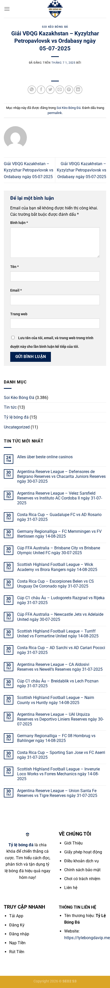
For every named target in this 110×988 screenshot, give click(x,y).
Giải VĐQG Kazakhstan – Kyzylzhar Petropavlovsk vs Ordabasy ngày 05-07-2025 (28, 170)
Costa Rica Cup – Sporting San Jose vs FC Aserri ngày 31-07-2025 (61, 755)
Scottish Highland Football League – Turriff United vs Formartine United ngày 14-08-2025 (57, 633)
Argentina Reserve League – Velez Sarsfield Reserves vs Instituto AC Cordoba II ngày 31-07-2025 (59, 498)
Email (16, 290)
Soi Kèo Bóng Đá (55, 26)
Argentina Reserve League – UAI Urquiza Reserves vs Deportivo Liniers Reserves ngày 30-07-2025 (60, 719)
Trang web (18, 314)
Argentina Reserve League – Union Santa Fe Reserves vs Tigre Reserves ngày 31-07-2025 (57, 793)
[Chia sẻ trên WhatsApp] (32, 89)
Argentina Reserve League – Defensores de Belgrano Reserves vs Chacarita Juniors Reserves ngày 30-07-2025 (61, 476)
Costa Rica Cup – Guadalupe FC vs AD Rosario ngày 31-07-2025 (59, 517)
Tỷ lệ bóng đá (16, 417)
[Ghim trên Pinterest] (69, 89)
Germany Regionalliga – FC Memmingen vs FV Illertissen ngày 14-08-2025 (59, 534)
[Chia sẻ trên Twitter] (50, 89)
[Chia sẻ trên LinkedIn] (78, 89)
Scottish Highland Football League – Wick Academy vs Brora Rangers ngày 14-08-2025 (57, 567)
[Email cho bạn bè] (60, 89)
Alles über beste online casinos (45, 456)
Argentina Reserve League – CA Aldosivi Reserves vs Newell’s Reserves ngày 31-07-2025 (60, 667)
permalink (55, 113)
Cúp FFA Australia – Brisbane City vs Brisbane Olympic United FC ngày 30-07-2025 (58, 550)
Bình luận (19, 223)
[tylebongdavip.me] (55, 9)
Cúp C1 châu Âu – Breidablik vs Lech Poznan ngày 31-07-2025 (57, 683)
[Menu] (7, 9)
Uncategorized (17, 427)
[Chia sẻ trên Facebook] (41, 89)
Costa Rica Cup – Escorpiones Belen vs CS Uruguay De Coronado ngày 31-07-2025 (55, 584)
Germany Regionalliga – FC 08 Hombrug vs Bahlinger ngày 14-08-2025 (56, 738)
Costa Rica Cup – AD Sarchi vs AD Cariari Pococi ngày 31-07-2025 (61, 650)
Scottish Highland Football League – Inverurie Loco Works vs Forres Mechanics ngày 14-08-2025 (58, 774)
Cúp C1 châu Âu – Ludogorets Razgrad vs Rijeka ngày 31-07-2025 (61, 600)
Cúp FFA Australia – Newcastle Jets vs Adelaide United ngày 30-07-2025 (60, 617)
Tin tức (10, 407)
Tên (14, 267)
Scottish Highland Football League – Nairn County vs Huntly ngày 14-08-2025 (55, 700)
